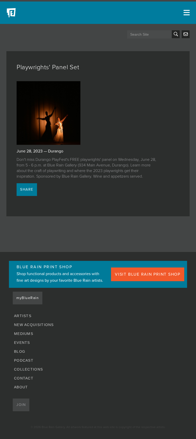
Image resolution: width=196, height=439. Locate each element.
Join (21, 405)
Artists (22, 316)
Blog (19, 351)
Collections (28, 369)
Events (22, 343)
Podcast (23, 360)
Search (176, 34)
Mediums (23, 334)
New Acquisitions (34, 325)
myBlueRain (27, 298)
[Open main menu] (186, 13)
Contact (23, 378)
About (21, 387)
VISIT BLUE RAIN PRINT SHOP (147, 274)
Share (26, 189)
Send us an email (186, 34)
